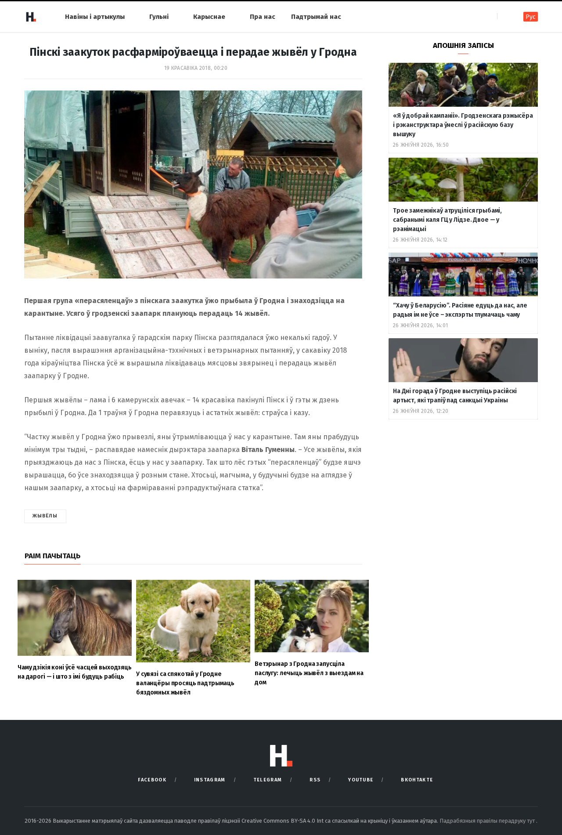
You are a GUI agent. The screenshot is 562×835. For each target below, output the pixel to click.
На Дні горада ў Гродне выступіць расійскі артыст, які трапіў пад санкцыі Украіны (455, 395)
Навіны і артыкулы (95, 17)
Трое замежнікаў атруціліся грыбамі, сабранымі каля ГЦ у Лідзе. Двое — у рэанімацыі (447, 220)
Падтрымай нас (316, 17)
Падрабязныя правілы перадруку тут (488, 820)
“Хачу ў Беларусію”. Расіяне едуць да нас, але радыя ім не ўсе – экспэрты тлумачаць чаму (460, 310)
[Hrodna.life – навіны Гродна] (30, 16)
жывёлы (45, 516)
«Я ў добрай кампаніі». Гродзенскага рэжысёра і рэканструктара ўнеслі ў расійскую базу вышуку (463, 125)
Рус (531, 17)
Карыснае (209, 17)
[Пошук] (504, 16)
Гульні (159, 17)
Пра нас (262, 17)
